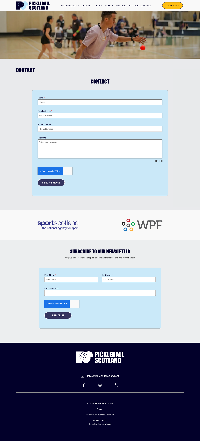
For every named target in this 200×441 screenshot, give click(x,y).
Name (41, 97)
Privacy (100, 409)
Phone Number (45, 124)
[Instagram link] (100, 385)
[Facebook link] (83, 385)
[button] (70, 5)
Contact (146, 5)
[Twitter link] (116, 385)
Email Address (45, 111)
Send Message (51, 182)
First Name (50, 275)
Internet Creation (106, 414)
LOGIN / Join (172, 5)
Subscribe (58, 315)
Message (42, 137)
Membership (123, 5)
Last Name (107, 275)
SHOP (136, 5)
